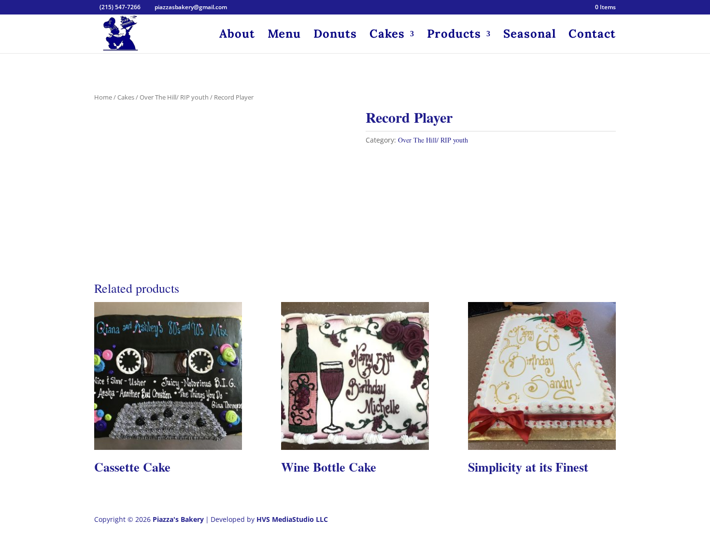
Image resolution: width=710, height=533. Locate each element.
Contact (592, 35)
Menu (284, 35)
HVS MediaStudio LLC (292, 519)
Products (454, 35)
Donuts (335, 35)
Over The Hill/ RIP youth (174, 97)
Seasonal (529, 35)
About (237, 35)
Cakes (387, 35)
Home (103, 97)
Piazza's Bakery (178, 519)
